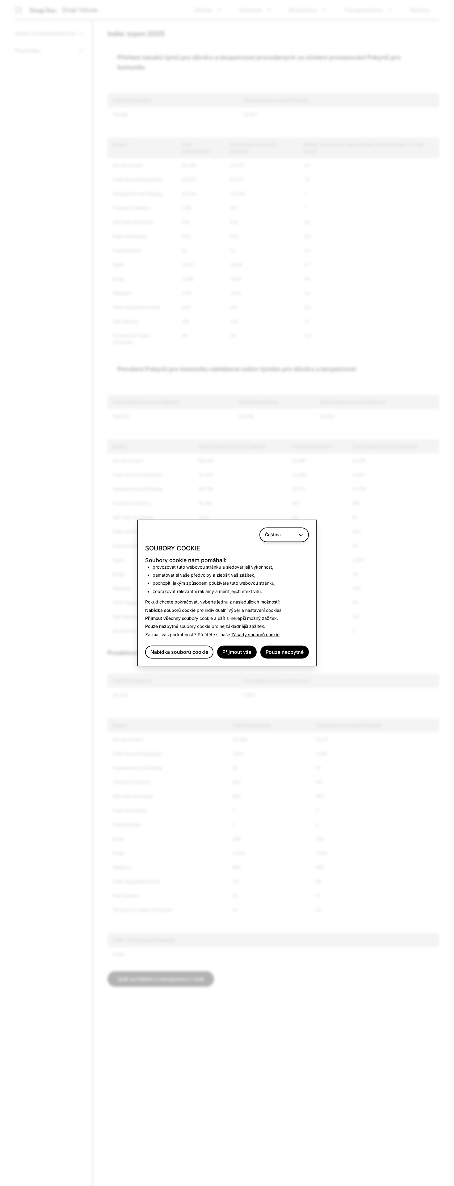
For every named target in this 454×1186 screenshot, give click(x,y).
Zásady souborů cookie (255, 634)
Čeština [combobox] (273, 534)
